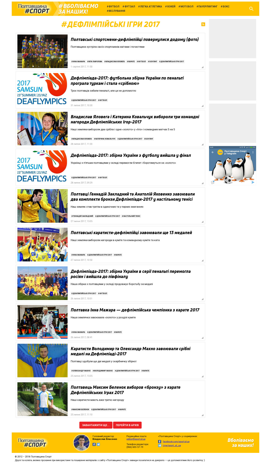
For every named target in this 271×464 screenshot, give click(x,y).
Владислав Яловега (115, 62)
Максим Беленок (81, 409)
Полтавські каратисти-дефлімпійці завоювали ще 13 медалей (131, 233)
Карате (131, 62)
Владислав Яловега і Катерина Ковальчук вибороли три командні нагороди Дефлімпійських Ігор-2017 (135, 119)
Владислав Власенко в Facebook (94, 444)
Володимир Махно (103, 371)
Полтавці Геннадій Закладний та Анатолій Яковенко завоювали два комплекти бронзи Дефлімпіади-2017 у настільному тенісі (133, 196)
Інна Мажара (79, 62)
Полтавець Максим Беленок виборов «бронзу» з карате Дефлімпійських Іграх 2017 (126, 389)
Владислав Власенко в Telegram (98, 444)
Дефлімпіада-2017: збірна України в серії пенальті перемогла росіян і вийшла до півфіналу (131, 274)
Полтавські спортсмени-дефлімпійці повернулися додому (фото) (135, 39)
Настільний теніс (131, 216)
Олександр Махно (81, 371)
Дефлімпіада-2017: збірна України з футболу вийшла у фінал (131, 155)
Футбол (142, 62)
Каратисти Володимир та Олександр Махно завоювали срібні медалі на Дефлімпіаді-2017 (130, 351)
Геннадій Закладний (83, 216)
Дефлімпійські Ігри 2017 (172, 62)
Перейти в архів (127, 425)
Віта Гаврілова (95, 62)
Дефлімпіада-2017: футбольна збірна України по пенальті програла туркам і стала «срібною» (127, 80)
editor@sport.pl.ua (136, 439)
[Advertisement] (232, 38)
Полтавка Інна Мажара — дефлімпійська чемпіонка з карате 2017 (135, 310)
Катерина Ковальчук (105, 139)
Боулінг (153, 62)
